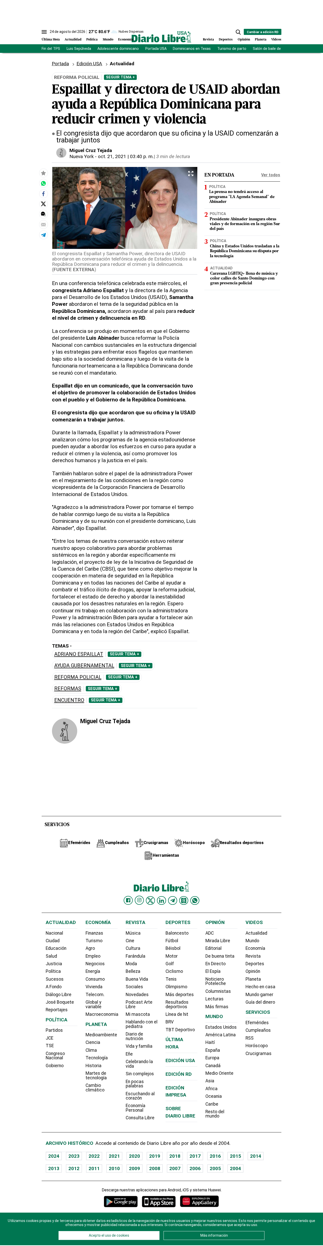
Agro (90, 948)
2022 (94, 1156)
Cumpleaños (258, 1030)
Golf (170, 963)
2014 (255, 1156)
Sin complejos (140, 1073)
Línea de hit (177, 1014)
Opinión (244, 39)
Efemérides (257, 1022)
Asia (209, 1080)
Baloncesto (177, 933)
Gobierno (55, 1065)
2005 (215, 1168)
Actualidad (73, 39)
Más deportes (180, 994)
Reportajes (57, 1009)
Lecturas (214, 998)
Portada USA (156, 49)
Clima (91, 1050)
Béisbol (173, 948)
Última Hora (51, 39)
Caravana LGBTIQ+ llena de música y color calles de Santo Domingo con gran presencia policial (244, 278)
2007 (174, 1168)
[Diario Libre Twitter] (150, 900)
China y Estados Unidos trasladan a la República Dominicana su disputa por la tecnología (244, 251)
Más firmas (216, 1006)
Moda (131, 963)
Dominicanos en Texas (192, 49)
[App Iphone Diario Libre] (159, 1201)
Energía (93, 971)
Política (92, 39)
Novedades (137, 994)
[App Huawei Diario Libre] (199, 1201)
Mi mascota (138, 1014)
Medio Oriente (219, 1073)
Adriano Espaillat (78, 654)
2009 (134, 1168)
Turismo (94, 940)
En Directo (215, 963)
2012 (73, 1168)
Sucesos (55, 979)
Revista (208, 39)
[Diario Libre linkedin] (161, 900)
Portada (60, 64)
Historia (93, 1065)
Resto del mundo (214, 1114)
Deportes (226, 39)
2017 (195, 1156)
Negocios (95, 963)
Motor (172, 956)
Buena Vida (137, 979)
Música (133, 933)
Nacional (54, 933)
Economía (125, 39)
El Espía (213, 971)
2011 (94, 1168)
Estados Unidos (221, 1027)
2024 (53, 1156)
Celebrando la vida (139, 1064)
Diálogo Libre (58, 994)
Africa (211, 1088)
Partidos (54, 1030)
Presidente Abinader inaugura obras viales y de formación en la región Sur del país (245, 224)
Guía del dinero (260, 1002)
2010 (114, 1168)
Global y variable (93, 1004)
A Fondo (54, 986)
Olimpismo (176, 986)
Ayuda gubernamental (84, 665)
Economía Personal (135, 1108)
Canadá (213, 1065)
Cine (130, 940)
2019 (154, 1156)
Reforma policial (77, 677)
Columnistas (218, 991)
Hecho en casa (260, 986)
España (212, 1050)
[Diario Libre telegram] (172, 900)
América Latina (220, 1034)
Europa (212, 1057)
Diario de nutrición (134, 1036)
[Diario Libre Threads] (183, 900)
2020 (134, 1156)
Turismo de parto (231, 49)
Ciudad (53, 940)
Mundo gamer (259, 994)
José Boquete (60, 1002)
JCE (49, 1038)
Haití (210, 1042)
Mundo (108, 39)
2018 (174, 1156)
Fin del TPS (51, 49)
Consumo (95, 979)
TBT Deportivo (180, 1029)
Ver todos (270, 175)
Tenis (171, 979)
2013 (53, 1168)
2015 (235, 1156)
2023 (73, 1156)
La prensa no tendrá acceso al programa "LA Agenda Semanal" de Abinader (242, 197)
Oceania (213, 1096)
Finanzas (94, 933)
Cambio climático (95, 1087)
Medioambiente (101, 1034)
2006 (195, 1168)
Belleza (133, 971)
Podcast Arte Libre (139, 1004)
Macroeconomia (102, 1014)
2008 (154, 1168)
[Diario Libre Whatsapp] (194, 900)
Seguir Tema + (120, 77)
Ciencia (93, 1042)
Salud (51, 956)
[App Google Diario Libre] (121, 1201)
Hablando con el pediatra (141, 1024)
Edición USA (89, 64)
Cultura (133, 948)
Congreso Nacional (55, 1056)
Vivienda (94, 986)
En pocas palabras (135, 1084)
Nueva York (81, 156)
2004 (235, 1168)
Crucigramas (259, 1053)
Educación (56, 948)
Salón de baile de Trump (273, 49)
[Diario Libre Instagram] (139, 900)
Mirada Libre (217, 940)
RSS (250, 1038)
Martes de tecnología (96, 1075)
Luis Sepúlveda (79, 49)
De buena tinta (219, 956)
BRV (170, 1021)
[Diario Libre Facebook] (128, 900)
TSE (50, 1045)
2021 (114, 1156)
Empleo (93, 956)
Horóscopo (257, 1045)
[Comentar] (43, 214)
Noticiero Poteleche (215, 981)
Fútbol (172, 940)
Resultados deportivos (177, 1004)
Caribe (211, 1104)
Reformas (67, 688)
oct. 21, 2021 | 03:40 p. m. (126, 156)
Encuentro (69, 700)
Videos (276, 39)
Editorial (213, 948)
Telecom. (95, 994)
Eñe (129, 1054)
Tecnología (97, 1057)
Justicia (54, 963)
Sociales (134, 986)
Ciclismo (174, 971)
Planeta (260, 39)
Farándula (135, 956)
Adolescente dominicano (118, 49)
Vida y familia (139, 1046)
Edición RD (179, 1074)
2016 (215, 1156)
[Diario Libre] (161, 37)
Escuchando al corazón (140, 1096)
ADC (209, 933)
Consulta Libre (140, 1117)
